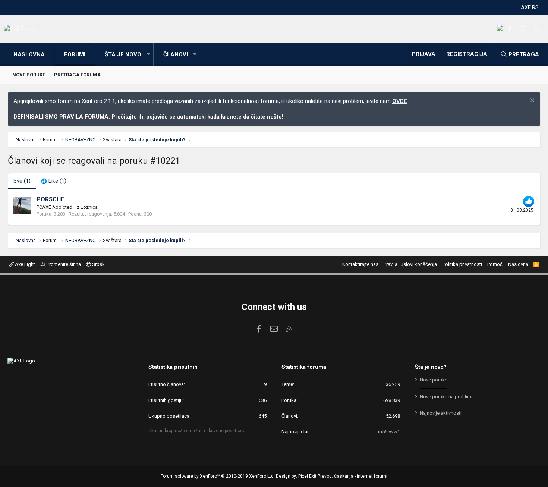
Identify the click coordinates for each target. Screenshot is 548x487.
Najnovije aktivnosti (441, 413)
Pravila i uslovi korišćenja (410, 264)
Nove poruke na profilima (447, 396)
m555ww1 (389, 431)
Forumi (74, 54)
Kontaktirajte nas (360, 264)
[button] (148, 54)
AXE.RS (530, 7)
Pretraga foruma (77, 75)
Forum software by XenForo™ (218, 476)
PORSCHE (50, 199)
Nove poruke (28, 75)
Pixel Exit (307, 476)
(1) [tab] (22, 180)
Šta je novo (123, 54)
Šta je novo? (431, 367)
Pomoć (495, 264)
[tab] (54, 181)
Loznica (89, 207)
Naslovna (29, 54)
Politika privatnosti (462, 264)
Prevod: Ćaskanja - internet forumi (352, 476)
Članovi (175, 54)
